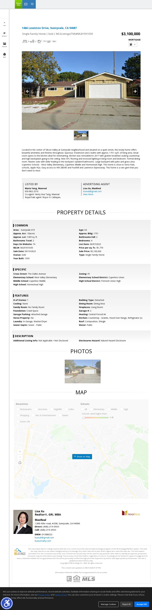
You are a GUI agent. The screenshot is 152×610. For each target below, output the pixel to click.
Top (4, 25)
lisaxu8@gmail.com (92, 191)
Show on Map (83, 456)
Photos (4, 46)
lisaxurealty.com (43, 540)
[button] (6, 603)
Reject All (126, 604)
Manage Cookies (108, 604)
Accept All (142, 604)
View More (88, 194)
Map (4, 57)
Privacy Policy (44, 594)
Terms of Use (61, 594)
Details (4, 36)
